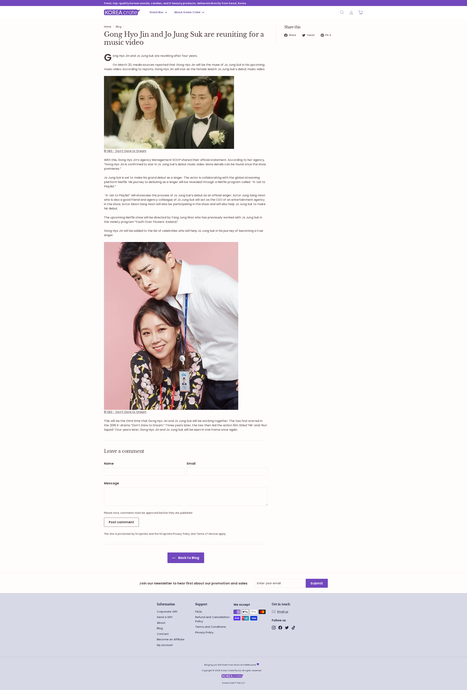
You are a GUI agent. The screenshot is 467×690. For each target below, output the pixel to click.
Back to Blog (188, 557)
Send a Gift (165, 617)
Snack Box (157, 12)
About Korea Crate (187, 12)
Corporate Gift (167, 611)
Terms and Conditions (210, 627)
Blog (118, 26)
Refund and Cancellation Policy (212, 619)
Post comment (121, 522)
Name (109, 463)
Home (107, 26)
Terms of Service (207, 534)
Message (111, 483)
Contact (163, 634)
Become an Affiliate (170, 639)
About (161, 623)
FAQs (198, 611)
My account (165, 645)
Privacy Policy (181, 534)
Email (191, 463)
